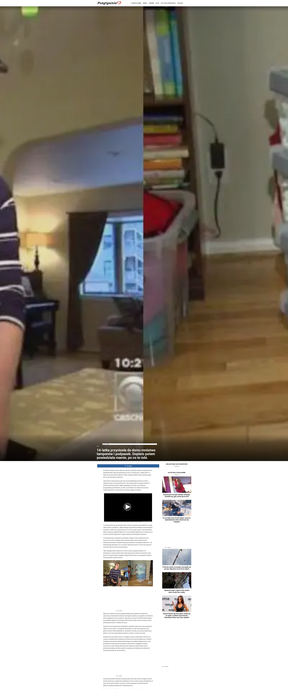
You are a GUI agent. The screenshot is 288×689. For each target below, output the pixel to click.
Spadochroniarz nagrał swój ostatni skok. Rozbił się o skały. (176, 591)
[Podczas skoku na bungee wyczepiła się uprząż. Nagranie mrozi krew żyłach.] (176, 557)
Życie (157, 3)
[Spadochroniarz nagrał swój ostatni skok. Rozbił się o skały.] (176, 580)
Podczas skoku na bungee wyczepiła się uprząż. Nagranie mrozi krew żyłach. (177, 568)
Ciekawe (151, 3)
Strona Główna (136, 3)
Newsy (145, 3)
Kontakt (180, 3)
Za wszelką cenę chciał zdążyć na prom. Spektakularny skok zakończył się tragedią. (177, 520)
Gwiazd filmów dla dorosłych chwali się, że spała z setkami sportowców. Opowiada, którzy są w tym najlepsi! (177, 615)
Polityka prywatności (168, 3)
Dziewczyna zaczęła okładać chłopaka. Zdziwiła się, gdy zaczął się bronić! (176, 495)
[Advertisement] (129, 440)
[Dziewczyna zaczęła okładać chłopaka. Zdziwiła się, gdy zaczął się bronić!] (176, 484)
